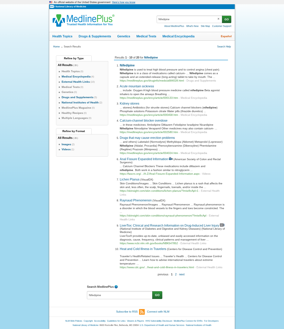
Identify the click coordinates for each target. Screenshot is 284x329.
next (182, 274)
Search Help (224, 46)
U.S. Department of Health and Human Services (162, 325)
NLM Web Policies (73, 321)
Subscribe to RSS (127, 311)
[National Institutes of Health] (52, 7)
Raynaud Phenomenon (136, 200)
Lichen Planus (129, 179)
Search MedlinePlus (100, 286)
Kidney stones (129, 103)
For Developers (211, 321)
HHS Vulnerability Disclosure (158, 321)
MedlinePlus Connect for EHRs (188, 321)
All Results (65, 65)
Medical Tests (146, 36)
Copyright (88, 321)
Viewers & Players (135, 321)
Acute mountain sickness (137, 86)
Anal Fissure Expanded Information (144, 159)
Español (226, 36)
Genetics (123, 36)
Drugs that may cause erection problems (147, 137)
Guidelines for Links (116, 321)
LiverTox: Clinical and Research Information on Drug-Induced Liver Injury (169, 225)
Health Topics (62, 36)
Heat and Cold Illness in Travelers (143, 249)
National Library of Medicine (70, 6)
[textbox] (190, 19)
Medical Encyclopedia (178, 36)
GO (226, 19)
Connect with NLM (158, 311)
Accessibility (100, 321)
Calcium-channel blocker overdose (144, 120)
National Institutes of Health (198, 325)
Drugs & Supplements (95, 36)
